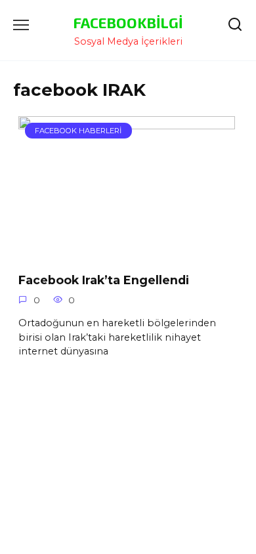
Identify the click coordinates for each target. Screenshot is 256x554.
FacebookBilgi (128, 23)
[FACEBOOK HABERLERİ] (126, 252)
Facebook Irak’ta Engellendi (103, 279)
